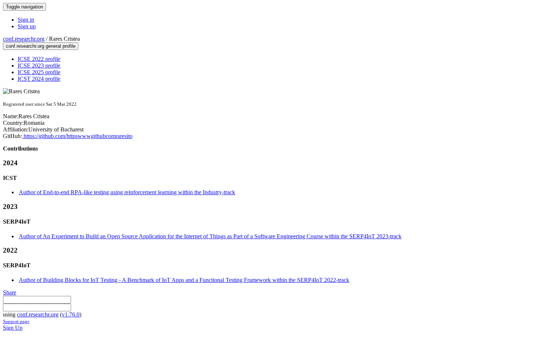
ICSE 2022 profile (39, 59)
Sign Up (12, 328)
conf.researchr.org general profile (40, 46)
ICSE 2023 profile (39, 65)
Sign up (27, 26)
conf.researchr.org (24, 39)
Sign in (26, 20)
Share (9, 292)
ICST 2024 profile (39, 79)
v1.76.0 (70, 314)
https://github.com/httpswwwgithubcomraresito (77, 136)
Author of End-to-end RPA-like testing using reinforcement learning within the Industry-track (127, 192)
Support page (16, 321)
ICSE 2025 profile (39, 72)
